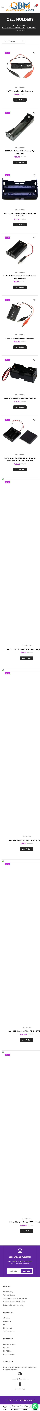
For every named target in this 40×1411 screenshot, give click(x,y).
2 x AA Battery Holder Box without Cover (20, 338)
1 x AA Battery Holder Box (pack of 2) (20, 91)
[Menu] (4, 6)
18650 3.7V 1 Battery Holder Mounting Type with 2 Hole (20, 152)
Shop (23, 25)
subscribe (26, 1271)
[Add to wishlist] (34, 52)
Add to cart (20, 100)
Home (18, 25)
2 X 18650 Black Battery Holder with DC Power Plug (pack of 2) (19, 277)
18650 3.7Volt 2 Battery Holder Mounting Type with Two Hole (20, 214)
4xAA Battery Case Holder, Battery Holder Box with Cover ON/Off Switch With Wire (20, 459)
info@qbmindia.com (10, 1369)
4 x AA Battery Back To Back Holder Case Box (20, 398)
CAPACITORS (31, 28)
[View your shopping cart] (35, 6)
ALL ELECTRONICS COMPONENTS (13, 28)
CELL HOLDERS (20, 87)
